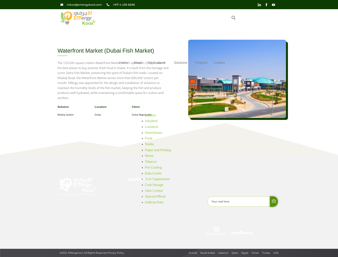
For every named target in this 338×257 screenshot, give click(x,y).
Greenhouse (153, 132)
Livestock (151, 126)
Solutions (180, 63)
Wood (149, 155)
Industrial (151, 121)
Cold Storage (154, 185)
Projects (201, 63)
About (138, 63)
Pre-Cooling (153, 167)
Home (123, 63)
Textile (149, 144)
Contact (219, 63)
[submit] (274, 201)
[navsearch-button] (233, 18)
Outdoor (150, 115)
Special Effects (155, 196)
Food (148, 138)
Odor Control (154, 190)
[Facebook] (266, 5)
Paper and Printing (158, 150)
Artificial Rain (154, 202)
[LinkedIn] (259, 5)
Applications (157, 63)
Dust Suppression (157, 179)
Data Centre (153, 173)
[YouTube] (273, 5)
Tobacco (151, 161)
